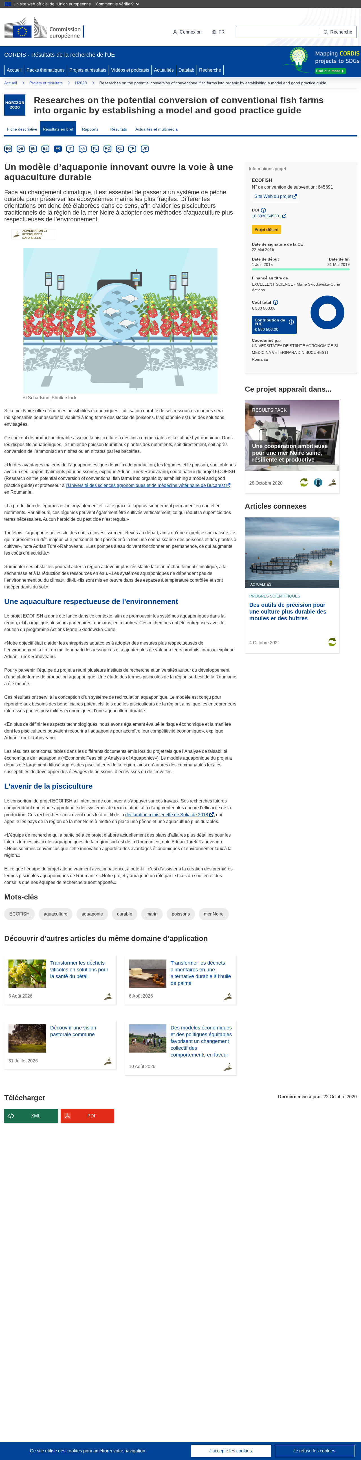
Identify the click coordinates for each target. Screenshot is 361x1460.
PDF (92, 1115)
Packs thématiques (46, 70)
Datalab (186, 70)
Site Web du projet (273, 197)
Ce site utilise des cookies (56, 1450)
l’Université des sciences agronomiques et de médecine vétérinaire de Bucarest (146, 485)
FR (58, 149)
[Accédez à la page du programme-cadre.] (14, 105)
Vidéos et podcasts (130, 70)
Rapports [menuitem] (90, 129)
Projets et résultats (87, 70)
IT (70, 149)
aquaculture (55, 914)
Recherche (210, 70)
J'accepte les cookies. (231, 1450)
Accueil (14, 70)
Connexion (191, 32)
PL (95, 149)
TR (132, 149)
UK (144, 149)
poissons (181, 914)
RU (119, 149)
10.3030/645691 (266, 216)
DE (20, 149)
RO (107, 149)
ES (45, 149)
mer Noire (214, 914)
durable (124, 914)
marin (152, 914)
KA (82, 149)
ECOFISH (19, 914)
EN (33, 149)
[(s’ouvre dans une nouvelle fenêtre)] (49, 28)
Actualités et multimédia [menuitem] (156, 129)
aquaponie (92, 914)
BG (8, 149)
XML (35, 1115)
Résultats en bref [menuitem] (58, 129)
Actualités (164, 70)
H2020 (81, 83)
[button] (218, 32)
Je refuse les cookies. (314, 1450)
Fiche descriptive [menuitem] (22, 129)
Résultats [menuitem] (118, 129)
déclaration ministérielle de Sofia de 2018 (167, 814)
